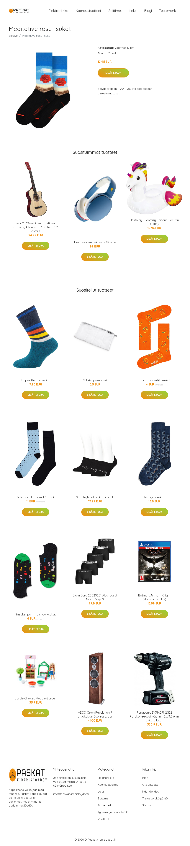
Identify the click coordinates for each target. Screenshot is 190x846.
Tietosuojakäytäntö (155, 798)
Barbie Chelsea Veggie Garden (36, 698)
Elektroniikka (58, 11)
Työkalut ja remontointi (112, 812)
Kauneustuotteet (88, 11)
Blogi (148, 11)
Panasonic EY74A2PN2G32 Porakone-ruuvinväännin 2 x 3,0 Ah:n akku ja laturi (154, 716)
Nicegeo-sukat (154, 497)
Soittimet (115, 11)
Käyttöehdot (150, 791)
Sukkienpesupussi (95, 380)
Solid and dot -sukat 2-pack (36, 497)
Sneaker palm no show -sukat (35, 614)
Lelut (133, 11)
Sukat (130, 48)
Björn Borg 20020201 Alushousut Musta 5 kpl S (95, 597)
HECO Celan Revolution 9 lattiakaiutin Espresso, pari (95, 714)
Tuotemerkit (168, 11)
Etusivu (13, 35)
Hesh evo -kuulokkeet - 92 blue (95, 242)
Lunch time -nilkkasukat (154, 380)
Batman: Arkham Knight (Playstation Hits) (154, 597)
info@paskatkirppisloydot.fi (71, 794)
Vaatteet (120, 48)
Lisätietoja (113, 72)
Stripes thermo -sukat (35, 380)
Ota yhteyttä (150, 784)
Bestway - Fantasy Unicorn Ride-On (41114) (154, 222)
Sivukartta (148, 805)
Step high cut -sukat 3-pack (95, 497)
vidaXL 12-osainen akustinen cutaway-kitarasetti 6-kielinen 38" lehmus (35, 227)
